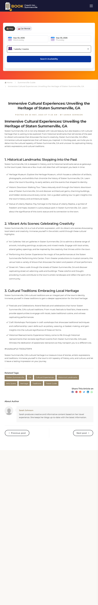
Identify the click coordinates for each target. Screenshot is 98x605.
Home (9, 82)
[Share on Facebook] (73, 392)
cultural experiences (45, 377)
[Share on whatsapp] (92, 392)
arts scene (11, 383)
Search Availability (49, 59)
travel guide (51, 383)
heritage (24, 383)
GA (30, 377)
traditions (37, 383)
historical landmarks (67, 377)
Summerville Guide (26, 82)
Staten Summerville (15, 377)
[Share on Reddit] (80, 392)
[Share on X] (84, 392)
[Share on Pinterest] (76, 392)
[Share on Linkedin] (88, 392)
